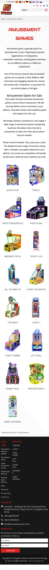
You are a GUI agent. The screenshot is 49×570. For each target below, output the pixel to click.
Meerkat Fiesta (13, 256)
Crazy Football (12, 421)
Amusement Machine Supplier (5, 451)
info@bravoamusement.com (17, 524)
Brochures (4, 490)
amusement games (25, 124)
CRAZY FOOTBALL (16, 478)
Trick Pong (36, 223)
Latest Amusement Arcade (5, 465)
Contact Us (5, 497)
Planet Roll (12, 388)
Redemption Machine (5, 473)
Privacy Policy (6, 493)
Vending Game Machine (4, 480)
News (3, 486)
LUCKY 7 (36, 322)
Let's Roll (36, 355)
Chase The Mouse (36, 289)
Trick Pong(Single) (12, 223)
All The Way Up (13, 289)
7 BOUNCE (16, 445)
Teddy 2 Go (36, 256)
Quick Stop (12, 190)
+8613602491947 (11, 516)
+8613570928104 (11, 520)
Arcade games (30, 55)
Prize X (36, 190)
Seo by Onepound (36, 561)
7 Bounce (12, 322)
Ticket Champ (12, 355)
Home (3, 19)
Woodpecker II (36, 388)
